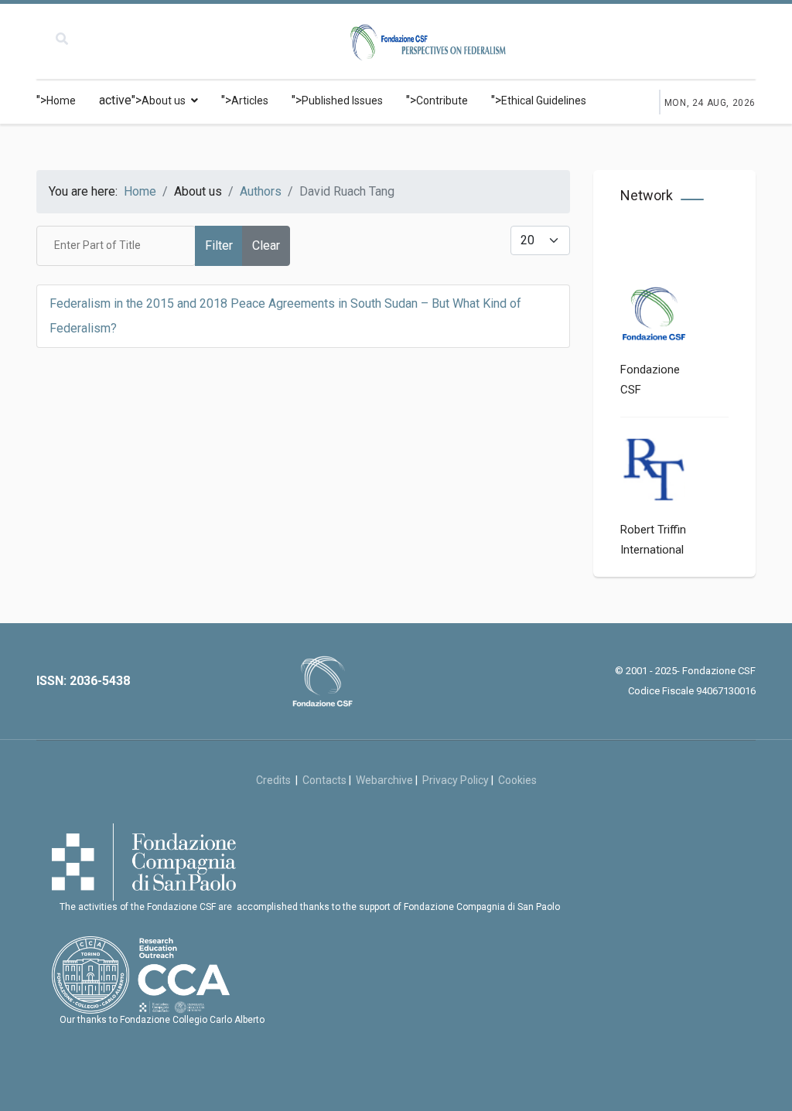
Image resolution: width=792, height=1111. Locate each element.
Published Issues (342, 100)
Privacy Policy (455, 780)
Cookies (517, 780)
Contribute (442, 100)
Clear (266, 245)
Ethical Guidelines (543, 100)
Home (61, 100)
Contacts (324, 780)
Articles (249, 100)
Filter (219, 245)
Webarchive (384, 780)
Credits (275, 780)
